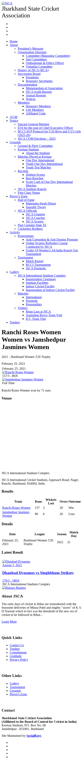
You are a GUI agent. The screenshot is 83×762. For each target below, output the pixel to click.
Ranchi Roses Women (16, 507)
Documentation (27, 84)
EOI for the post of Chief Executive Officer (45, 128)
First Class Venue (29, 192)
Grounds (15, 142)
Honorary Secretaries (39, 81)
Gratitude (16, 656)
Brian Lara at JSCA (38, 311)
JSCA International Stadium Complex (42, 275)
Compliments (18, 652)
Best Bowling (34, 178)
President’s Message (30, 48)
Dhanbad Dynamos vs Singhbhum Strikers (38, 573)
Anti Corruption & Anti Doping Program (52, 239)
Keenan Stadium (28, 149)
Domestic (32, 300)
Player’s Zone (18, 196)
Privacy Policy (19, 659)
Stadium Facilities (37, 282)
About (14, 45)
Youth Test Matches (38, 167)
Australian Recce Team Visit (44, 315)
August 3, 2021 (12, 565)
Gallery (14, 272)
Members (24, 102)
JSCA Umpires (35, 214)
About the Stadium (38, 153)
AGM (13, 117)
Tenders (15, 322)
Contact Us (17, 645)
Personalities (34, 304)
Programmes (26, 236)
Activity (15, 232)
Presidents (32, 77)
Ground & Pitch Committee (35, 146)
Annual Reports (36, 95)
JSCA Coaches (35, 218)
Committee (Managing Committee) (48, 55)
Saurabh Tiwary (36, 207)
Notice (14, 120)
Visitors (22, 308)
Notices (30, 99)
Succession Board (29, 73)
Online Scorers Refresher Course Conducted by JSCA (47, 244)
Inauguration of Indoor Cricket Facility (50, 290)
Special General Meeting (33, 124)
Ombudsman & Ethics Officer (45, 63)
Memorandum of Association (44, 88)
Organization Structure (32, 52)
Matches (23, 293)
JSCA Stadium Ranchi (32, 189)
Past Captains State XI (32, 225)
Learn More (9, 621)
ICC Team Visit (36, 318)
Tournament (25, 257)
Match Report (34, 261)
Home (14, 41)
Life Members (35, 109)
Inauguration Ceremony (41, 279)
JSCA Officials (27, 210)
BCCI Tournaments (38, 264)
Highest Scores (35, 174)
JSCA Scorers (35, 221)
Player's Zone (18, 694)
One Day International (40, 160)
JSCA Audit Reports (39, 91)
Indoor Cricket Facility (40, 286)
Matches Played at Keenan (35, 156)
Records (23, 171)
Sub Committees (36, 59)
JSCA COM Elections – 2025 (37, 138)
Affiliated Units (36, 113)
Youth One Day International (44, 164)
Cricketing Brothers (30, 228)
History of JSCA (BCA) (33, 70)
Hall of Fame (26, 200)
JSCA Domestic (36, 268)
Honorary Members (38, 106)
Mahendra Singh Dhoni (41, 203)
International (34, 297)
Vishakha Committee (39, 66)
